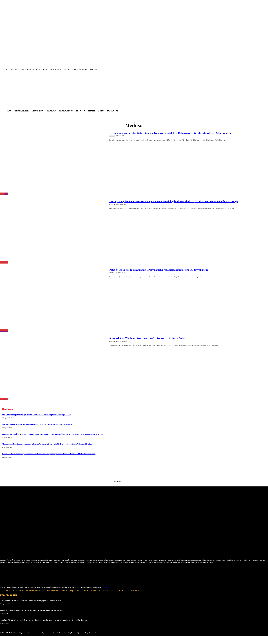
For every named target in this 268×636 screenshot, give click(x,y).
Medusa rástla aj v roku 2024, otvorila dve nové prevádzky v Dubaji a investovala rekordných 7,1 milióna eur (171, 133)
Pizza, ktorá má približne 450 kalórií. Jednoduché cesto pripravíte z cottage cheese (36, 415)
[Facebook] (1, 582)
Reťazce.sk (112, 136)
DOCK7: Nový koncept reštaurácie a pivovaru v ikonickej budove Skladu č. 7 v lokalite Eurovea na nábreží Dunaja (173, 201)
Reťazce (4, 194)
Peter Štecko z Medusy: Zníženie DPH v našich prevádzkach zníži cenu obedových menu (159, 270)
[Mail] (5, 582)
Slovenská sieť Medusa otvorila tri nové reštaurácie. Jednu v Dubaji (147, 338)
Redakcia (111, 273)
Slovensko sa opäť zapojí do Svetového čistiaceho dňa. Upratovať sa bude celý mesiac (37, 424)
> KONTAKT (104, 587)
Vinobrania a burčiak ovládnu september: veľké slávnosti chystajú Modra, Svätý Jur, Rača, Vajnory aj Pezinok (47, 444)
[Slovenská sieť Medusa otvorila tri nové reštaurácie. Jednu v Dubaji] (53, 368)
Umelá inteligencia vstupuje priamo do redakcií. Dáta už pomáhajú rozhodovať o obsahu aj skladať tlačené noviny (49, 454)
